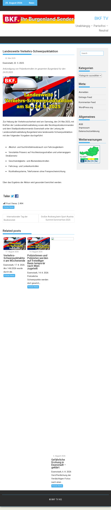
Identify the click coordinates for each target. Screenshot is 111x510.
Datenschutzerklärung (89, 131)
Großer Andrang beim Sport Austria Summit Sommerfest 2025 (57, 218)
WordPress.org (86, 107)
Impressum (84, 127)
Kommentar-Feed (87, 102)
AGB (81, 124)
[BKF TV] (5, 39)
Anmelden (83, 92)
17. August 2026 (12, 252)
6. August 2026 (59, 456)
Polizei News (9, 207)
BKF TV (101, 18)
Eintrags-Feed (85, 97)
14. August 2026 (35, 252)
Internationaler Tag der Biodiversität (16, 218)
